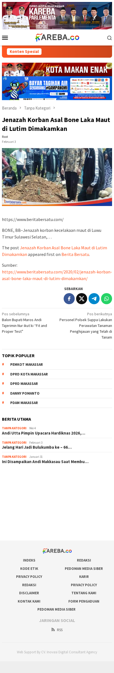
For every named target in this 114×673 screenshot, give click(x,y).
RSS (60, 630)
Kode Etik (29, 568)
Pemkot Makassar (26, 364)
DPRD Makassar (24, 383)
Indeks (29, 560)
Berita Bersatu (75, 254)
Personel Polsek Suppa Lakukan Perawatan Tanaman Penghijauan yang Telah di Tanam (85, 325)
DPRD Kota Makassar (29, 374)
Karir (84, 576)
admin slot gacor (16, 498)
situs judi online (14, 506)
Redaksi (84, 560)
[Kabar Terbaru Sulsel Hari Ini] (57, 37)
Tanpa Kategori (14, 428)
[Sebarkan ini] (69, 298)
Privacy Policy (29, 576)
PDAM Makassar (24, 402)
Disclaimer (29, 593)
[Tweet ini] (81, 298)
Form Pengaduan (83, 601)
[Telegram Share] (94, 298)
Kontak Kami (29, 601)
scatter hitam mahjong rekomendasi (32, 476)
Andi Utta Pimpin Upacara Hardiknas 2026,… (43, 433)
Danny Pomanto (25, 393)
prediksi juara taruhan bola (24, 528)
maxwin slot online (17, 483)
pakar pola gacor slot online (25, 521)
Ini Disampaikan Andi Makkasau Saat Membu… (45, 461)
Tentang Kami (83, 593)
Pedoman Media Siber (84, 568)
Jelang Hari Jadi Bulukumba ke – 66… (37, 447)
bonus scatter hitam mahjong (26, 513)
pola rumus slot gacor (20, 491)
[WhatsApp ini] (106, 298)
